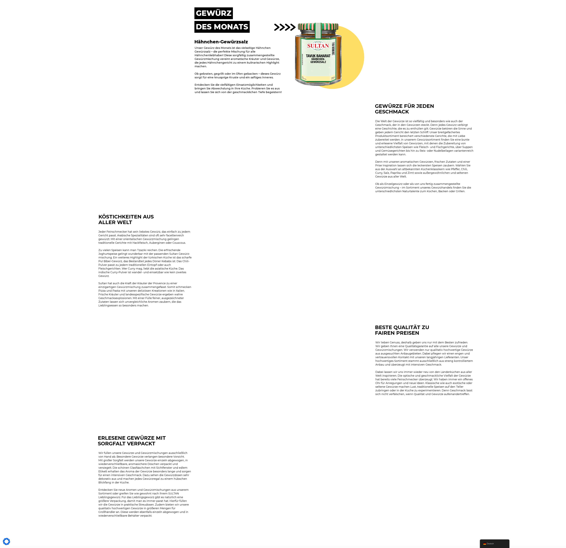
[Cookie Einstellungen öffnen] (6, 544)
